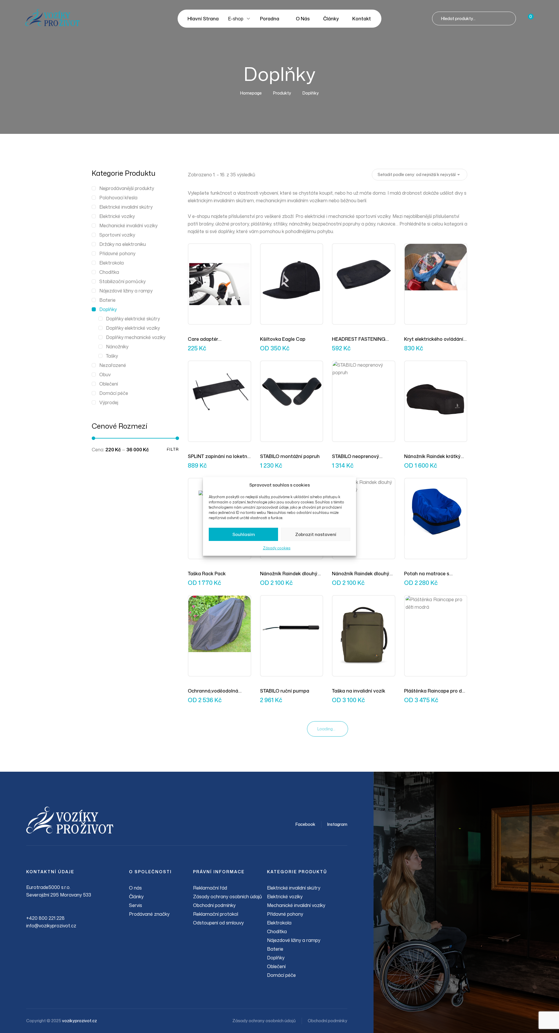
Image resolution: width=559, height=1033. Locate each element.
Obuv (105, 374)
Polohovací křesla (118, 197)
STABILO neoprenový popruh (355, 456)
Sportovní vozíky (117, 235)
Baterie (107, 300)
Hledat (509, 18)
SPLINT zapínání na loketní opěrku (218, 456)
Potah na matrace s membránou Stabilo (427, 573)
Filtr (173, 449)
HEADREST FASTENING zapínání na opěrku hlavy (360, 339)
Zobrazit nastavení (315, 534)
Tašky (112, 356)
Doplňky (108, 309)
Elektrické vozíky (117, 216)
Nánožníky (117, 346)
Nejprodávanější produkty (126, 188)
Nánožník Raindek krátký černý (432, 456)
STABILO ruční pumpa (284, 691)
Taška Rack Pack (207, 573)
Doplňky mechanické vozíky (135, 337)
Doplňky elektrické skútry (133, 318)
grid (351, 174)
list (360, 174)
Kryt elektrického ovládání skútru (433, 339)
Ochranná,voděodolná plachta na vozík (213, 691)
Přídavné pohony (117, 253)
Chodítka (109, 272)
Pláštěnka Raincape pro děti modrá (435, 691)
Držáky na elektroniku (122, 244)
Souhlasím (243, 534)
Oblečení (108, 384)
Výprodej (108, 402)
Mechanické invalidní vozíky (128, 225)
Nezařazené (112, 365)
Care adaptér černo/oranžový (205, 339)
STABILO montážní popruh (290, 456)
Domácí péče (113, 393)
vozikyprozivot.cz (79, 1020)
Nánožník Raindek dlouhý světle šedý (360, 573)
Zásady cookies (277, 548)
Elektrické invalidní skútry (126, 207)
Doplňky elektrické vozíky (133, 328)
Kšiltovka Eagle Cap (282, 339)
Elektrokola (111, 263)
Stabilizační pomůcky (122, 281)
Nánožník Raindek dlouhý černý (288, 573)
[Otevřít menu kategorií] (248, 18)
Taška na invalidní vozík (358, 691)
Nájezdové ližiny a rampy (126, 290)
